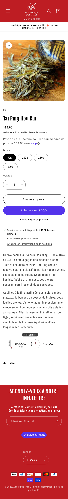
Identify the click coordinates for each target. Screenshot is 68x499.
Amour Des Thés (21, 486)
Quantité (7, 175)
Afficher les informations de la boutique (29, 244)
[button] (8, 11)
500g (10, 167)
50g (9, 158)
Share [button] (11, 363)
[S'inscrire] (57, 421)
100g (25, 158)
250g (41, 158)
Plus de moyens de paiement (34, 219)
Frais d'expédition (11, 132)
